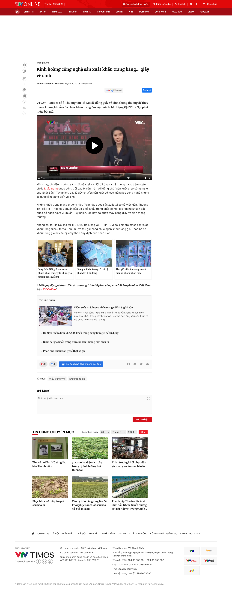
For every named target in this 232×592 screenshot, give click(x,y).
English (181, 4)
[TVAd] (209, 551)
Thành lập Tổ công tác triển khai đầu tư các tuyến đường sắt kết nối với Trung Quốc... (129, 505)
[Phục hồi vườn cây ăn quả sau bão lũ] (50, 487)
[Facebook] (24, 65)
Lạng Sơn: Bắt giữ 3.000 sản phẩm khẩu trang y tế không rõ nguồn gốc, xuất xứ (55, 273)
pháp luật (57, 12)
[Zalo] (135, 364)
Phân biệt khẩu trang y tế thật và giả (64, 351)
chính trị (28, 12)
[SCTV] (192, 570)
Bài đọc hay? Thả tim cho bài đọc (83, 364)
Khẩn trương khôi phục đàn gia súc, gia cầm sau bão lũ (129, 464)
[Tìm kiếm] (198, 4)
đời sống (144, 12)
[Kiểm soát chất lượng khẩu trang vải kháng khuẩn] (55, 316)
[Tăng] (24, 102)
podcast (204, 12)
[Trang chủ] (17, 11)
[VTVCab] (209, 561)
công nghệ (160, 12)
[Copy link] (24, 71)
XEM (143, 432)
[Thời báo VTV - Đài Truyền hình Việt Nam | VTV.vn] (27, 4)
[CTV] (192, 561)
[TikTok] (50, 561)
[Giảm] (24, 112)
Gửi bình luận (142, 419)
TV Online (49, 289)
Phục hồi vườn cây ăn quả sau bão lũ (48, 503)
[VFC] (192, 551)
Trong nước (43, 62)
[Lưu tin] (24, 96)
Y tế (131, 12)
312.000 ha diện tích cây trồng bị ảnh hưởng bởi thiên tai (87, 466)
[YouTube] (44, 561)
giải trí (119, 12)
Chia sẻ (147, 90)
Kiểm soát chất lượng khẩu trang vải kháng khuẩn (103, 307)
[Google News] (113, 90)
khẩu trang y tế (57, 378)
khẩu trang (51, 188)
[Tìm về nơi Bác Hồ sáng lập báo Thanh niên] (50, 448)
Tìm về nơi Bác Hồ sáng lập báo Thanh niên (49, 464)
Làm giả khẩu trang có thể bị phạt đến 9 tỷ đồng (92, 271)
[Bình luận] (24, 78)
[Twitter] (141, 364)
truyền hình (103, 12)
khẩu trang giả (77, 378)
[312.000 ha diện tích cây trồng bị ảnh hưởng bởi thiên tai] (90, 448)
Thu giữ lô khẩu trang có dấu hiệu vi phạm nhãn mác (131, 271)
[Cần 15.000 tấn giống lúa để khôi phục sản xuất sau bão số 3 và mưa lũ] (90, 487)
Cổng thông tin (163, 4)
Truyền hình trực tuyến (137, 4)
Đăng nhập (211, 4)
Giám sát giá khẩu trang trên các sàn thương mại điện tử (76, 342)
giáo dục (177, 12)
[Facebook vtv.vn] (191, 4)
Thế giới (73, 12)
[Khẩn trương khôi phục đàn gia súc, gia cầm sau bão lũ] (130, 448)
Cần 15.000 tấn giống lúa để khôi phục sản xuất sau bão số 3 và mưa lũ (89, 505)
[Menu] (215, 12)
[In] (24, 89)
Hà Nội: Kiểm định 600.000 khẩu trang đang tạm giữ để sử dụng (81, 333)
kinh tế (87, 12)
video (191, 12)
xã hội (42, 12)
